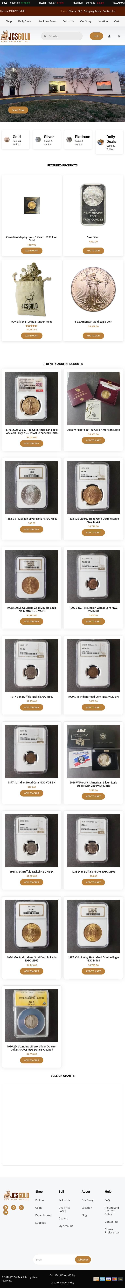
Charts (72, 11)
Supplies (40, 1222)
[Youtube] (5, 1212)
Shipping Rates (92, 11)
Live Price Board (47, 21)
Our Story (85, 21)
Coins (38, 1208)
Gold (17, 137)
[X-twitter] (21, 1207)
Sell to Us (68, 21)
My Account (66, 1226)
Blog (84, 1215)
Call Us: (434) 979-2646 (12, 11)
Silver (49, 137)
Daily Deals (24, 21)
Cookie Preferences (112, 1230)
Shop (9, 21)
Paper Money (43, 1215)
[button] (61, 119)
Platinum (82, 137)
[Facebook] (5, 1207)
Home (63, 11)
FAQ (80, 11)
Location (103, 21)
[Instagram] (13, 1207)
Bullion (39, 1200)
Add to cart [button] (31, 250)
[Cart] (119, 36)
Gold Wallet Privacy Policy (62, 1275)
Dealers (63, 1218)
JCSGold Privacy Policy (62, 1282)
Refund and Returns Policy (112, 1211)
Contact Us (109, 11)
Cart (116, 21)
